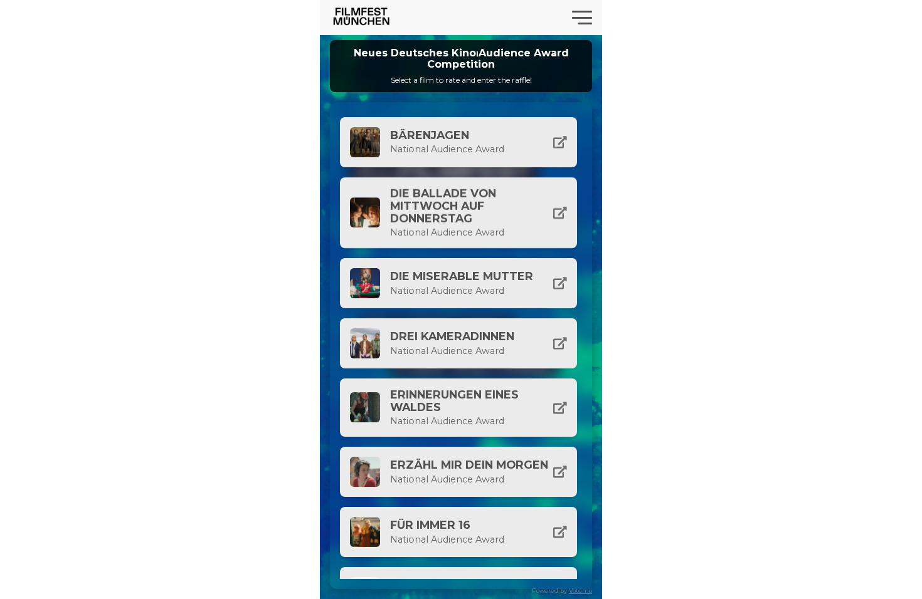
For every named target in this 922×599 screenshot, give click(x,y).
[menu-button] (582, 18)
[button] (458, 142)
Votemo (580, 590)
